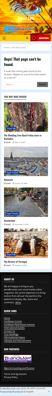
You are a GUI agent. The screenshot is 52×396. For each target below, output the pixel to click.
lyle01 (8, 142)
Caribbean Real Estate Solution (19, 324)
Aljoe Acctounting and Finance (19, 368)
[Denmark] (26, 161)
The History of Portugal (15, 261)
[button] (4, 38)
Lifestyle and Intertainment (17, 340)
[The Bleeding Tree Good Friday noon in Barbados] (26, 117)
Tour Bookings (11, 334)
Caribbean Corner (13, 321)
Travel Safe (26, 18)
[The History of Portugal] (26, 243)
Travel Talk (11, 128)
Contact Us (9, 330)
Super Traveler (13, 173)
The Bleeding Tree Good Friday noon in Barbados (22, 137)
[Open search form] (27, 37)
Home (7, 318)
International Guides (14, 327)
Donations (44, 38)
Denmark (8, 179)
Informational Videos (14, 337)
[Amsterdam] (26, 202)
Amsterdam (9, 220)
